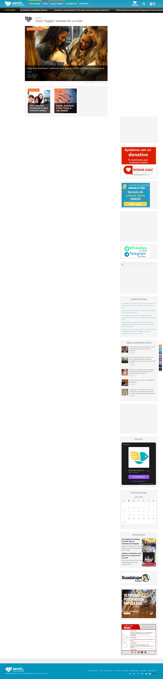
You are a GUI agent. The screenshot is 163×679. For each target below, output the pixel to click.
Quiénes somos (92, 671)
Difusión (126, 671)
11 (129, 511)
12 (134, 511)
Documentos (71, 4)
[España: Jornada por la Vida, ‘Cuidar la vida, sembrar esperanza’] (65, 101)
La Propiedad (107, 671)
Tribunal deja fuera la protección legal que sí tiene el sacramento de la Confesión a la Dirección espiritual (111, 10)
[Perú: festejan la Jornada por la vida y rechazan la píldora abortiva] (39, 101)
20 (139, 515)
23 (153, 515)
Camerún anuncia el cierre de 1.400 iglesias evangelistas (142, 381)
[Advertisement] (139, 130)
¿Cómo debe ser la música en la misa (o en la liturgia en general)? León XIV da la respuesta (142, 348)
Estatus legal (134, 671)
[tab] (130, 626)
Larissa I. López (31, 77)
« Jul (123, 526)
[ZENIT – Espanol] (16, 3)
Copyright (143, 671)
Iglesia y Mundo (56, 4)
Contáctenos (151, 671)
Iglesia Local (60, 90)
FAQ (100, 671)
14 (143, 511)
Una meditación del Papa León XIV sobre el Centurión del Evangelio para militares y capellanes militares (131, 543)
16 (153, 511)
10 (124, 511)
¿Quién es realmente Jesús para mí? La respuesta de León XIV (132, 555)
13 (139, 511)
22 (148, 515)
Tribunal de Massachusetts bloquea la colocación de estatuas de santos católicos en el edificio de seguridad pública (138, 324)
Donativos (83, 4)
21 (143, 515)
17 (124, 515)
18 (129, 515)
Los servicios (117, 671)
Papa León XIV (34, 4)
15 (148, 511)
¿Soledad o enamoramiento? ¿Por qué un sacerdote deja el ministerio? (35, 10)
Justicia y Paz (34, 90)
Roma (45, 4)
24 (124, 518)
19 (134, 515)
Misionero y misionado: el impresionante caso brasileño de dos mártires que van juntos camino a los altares (141, 371)
